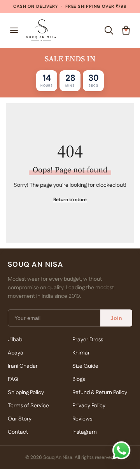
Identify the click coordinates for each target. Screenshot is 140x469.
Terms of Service (28, 406)
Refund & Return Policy (99, 392)
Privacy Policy (88, 406)
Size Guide (85, 366)
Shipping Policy (26, 392)
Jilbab (15, 340)
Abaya (15, 353)
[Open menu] (14, 30)
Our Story (20, 419)
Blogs (78, 379)
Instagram (84, 432)
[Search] (109, 30)
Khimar (81, 353)
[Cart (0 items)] (126, 30)
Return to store (70, 199)
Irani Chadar (23, 366)
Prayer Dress (87, 340)
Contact (18, 432)
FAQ (13, 379)
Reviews (82, 419)
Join (116, 318)
